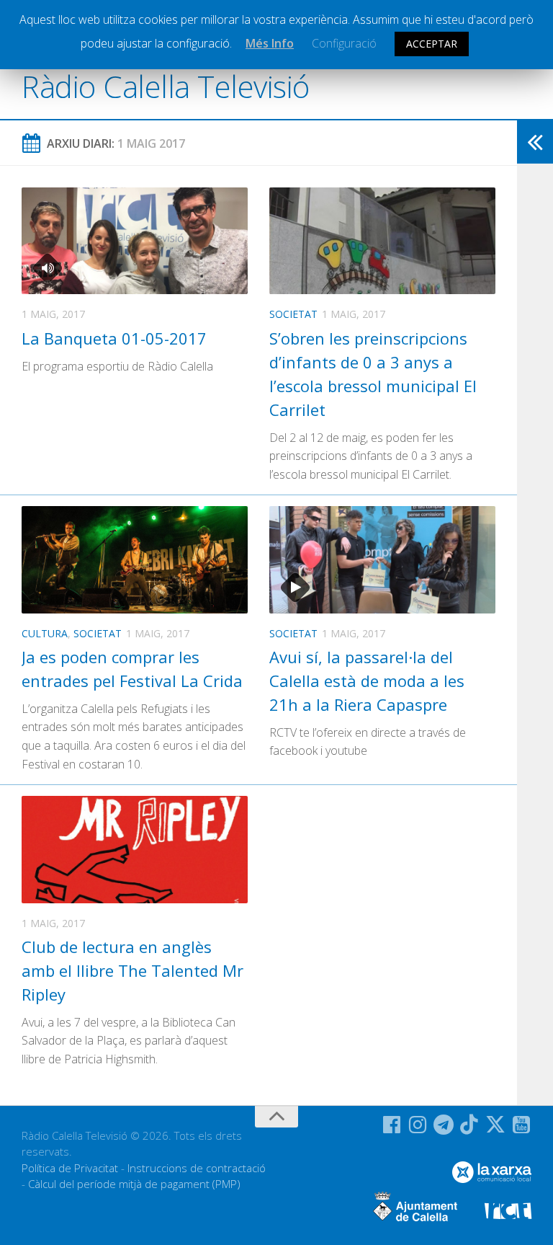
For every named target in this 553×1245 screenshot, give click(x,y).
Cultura (45, 633)
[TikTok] (469, 1125)
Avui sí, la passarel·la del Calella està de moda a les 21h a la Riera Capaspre (366, 680)
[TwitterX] (495, 1125)
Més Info (270, 43)
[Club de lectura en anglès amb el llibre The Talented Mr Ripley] (135, 849)
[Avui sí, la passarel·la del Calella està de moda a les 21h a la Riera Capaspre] (382, 559)
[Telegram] (443, 1125)
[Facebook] (392, 1125)
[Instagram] (418, 1125)
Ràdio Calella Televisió (166, 86)
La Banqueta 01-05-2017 (114, 338)
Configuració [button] (344, 43)
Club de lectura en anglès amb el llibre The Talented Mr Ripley (132, 970)
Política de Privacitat (70, 1168)
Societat (293, 314)
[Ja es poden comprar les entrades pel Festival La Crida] (135, 559)
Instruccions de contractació (196, 1168)
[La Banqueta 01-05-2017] (135, 240)
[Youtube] (521, 1125)
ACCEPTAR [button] (431, 43)
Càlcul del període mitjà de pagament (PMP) (134, 1184)
